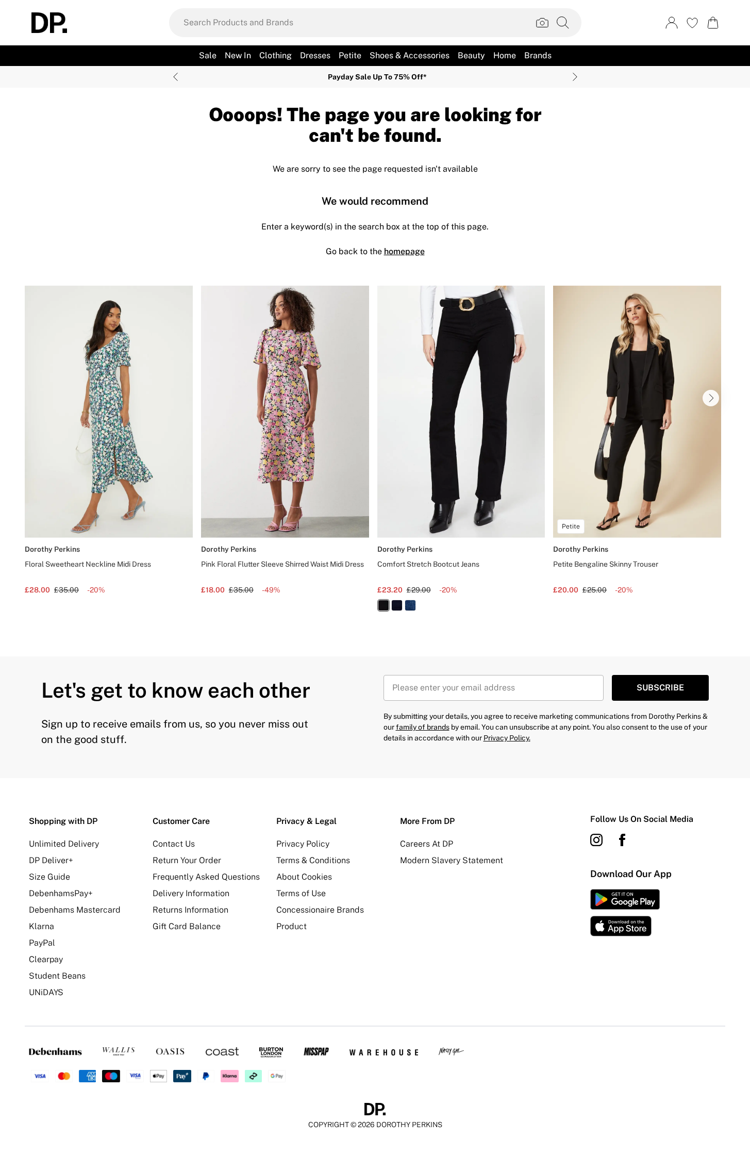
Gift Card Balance (187, 926)
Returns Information (190, 910)
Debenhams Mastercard (75, 910)
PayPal (42, 943)
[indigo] (397, 605)
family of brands (422, 727)
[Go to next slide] (711, 398)
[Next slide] (575, 77)
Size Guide (49, 877)
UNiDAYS (46, 992)
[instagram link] (596, 840)
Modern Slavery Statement (451, 860)
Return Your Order (187, 860)
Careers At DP (426, 844)
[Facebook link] (622, 840)
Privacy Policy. (507, 738)
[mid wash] (410, 605)
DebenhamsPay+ (61, 893)
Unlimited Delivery (64, 844)
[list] (375, 454)
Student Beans (57, 976)
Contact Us (174, 844)
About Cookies (304, 877)
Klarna (41, 926)
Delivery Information (191, 893)
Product (291, 926)
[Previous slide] (175, 77)
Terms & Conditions (313, 860)
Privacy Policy (302, 844)
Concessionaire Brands (320, 910)
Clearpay (46, 959)
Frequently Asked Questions (206, 877)
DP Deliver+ (51, 860)
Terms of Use (301, 893)
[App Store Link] (625, 912)
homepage (404, 251)
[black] (383, 605)
